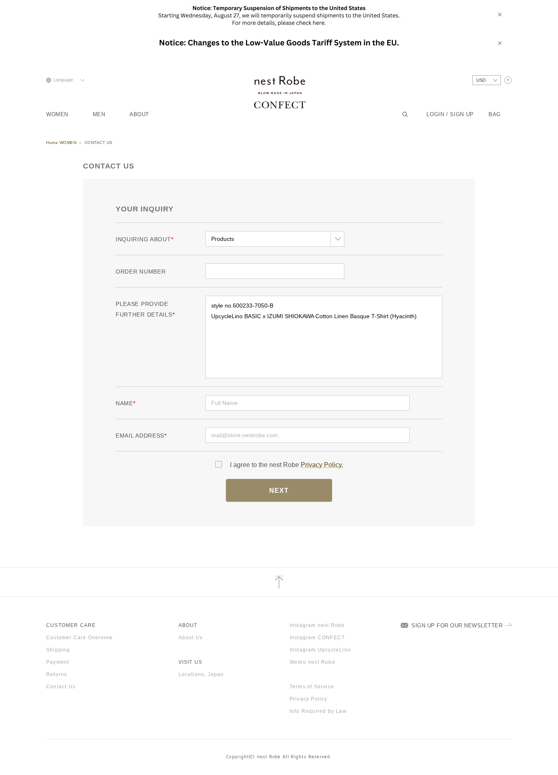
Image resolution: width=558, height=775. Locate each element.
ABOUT (139, 114)
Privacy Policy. (322, 464)
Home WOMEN (61, 142)
